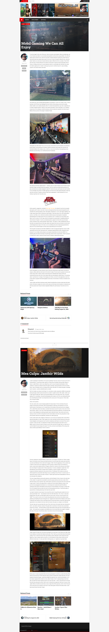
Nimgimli (31, 329)
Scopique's (29, 630)
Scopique (24, 61)
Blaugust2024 (24, 392)
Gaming (27, 19)
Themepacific (35, 630)
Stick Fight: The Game (50, 208)
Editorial (43, 19)
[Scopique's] (22, 20)
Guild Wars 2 (24, 350)
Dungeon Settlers (43, 307)
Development (35, 19)
